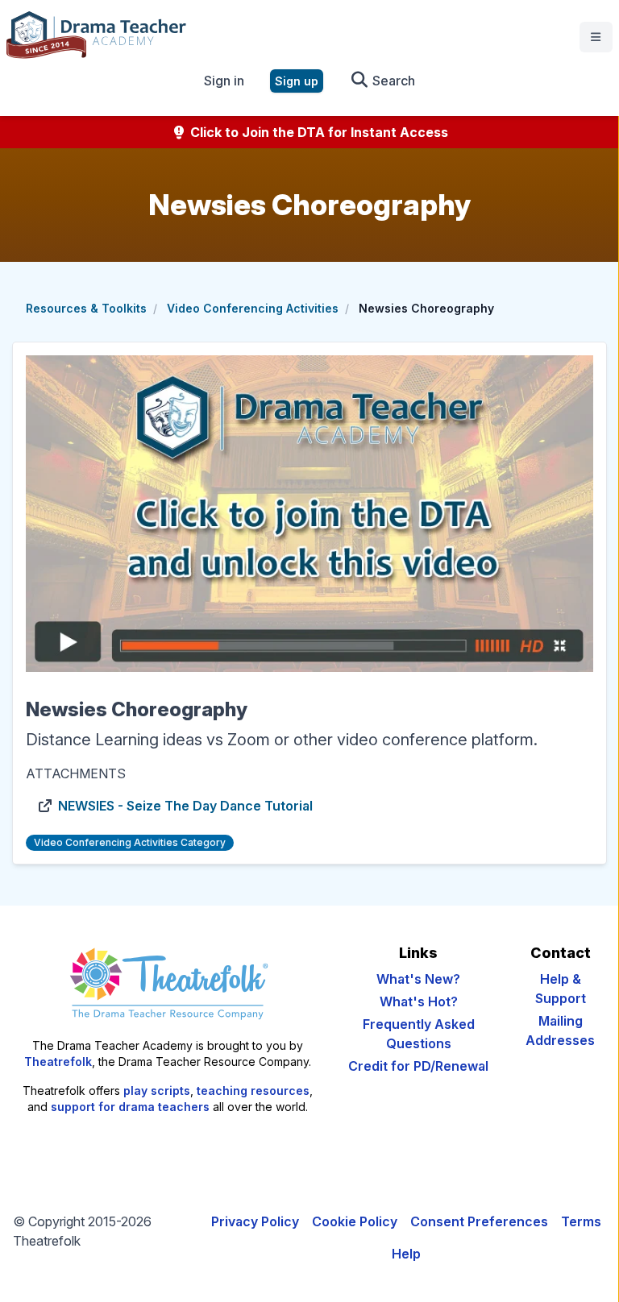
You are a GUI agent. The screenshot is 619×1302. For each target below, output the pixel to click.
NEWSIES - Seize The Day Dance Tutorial (185, 806)
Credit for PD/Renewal (418, 1066)
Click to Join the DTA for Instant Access (317, 132)
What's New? (418, 979)
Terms (581, 1221)
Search (392, 81)
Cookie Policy (354, 1221)
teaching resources (253, 1090)
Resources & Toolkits (86, 308)
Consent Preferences (479, 1221)
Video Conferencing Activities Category (130, 842)
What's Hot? (419, 1001)
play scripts (156, 1090)
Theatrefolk (58, 1061)
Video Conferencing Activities (253, 308)
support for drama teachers (130, 1106)
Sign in (224, 81)
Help (406, 1254)
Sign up (296, 81)
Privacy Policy (255, 1221)
